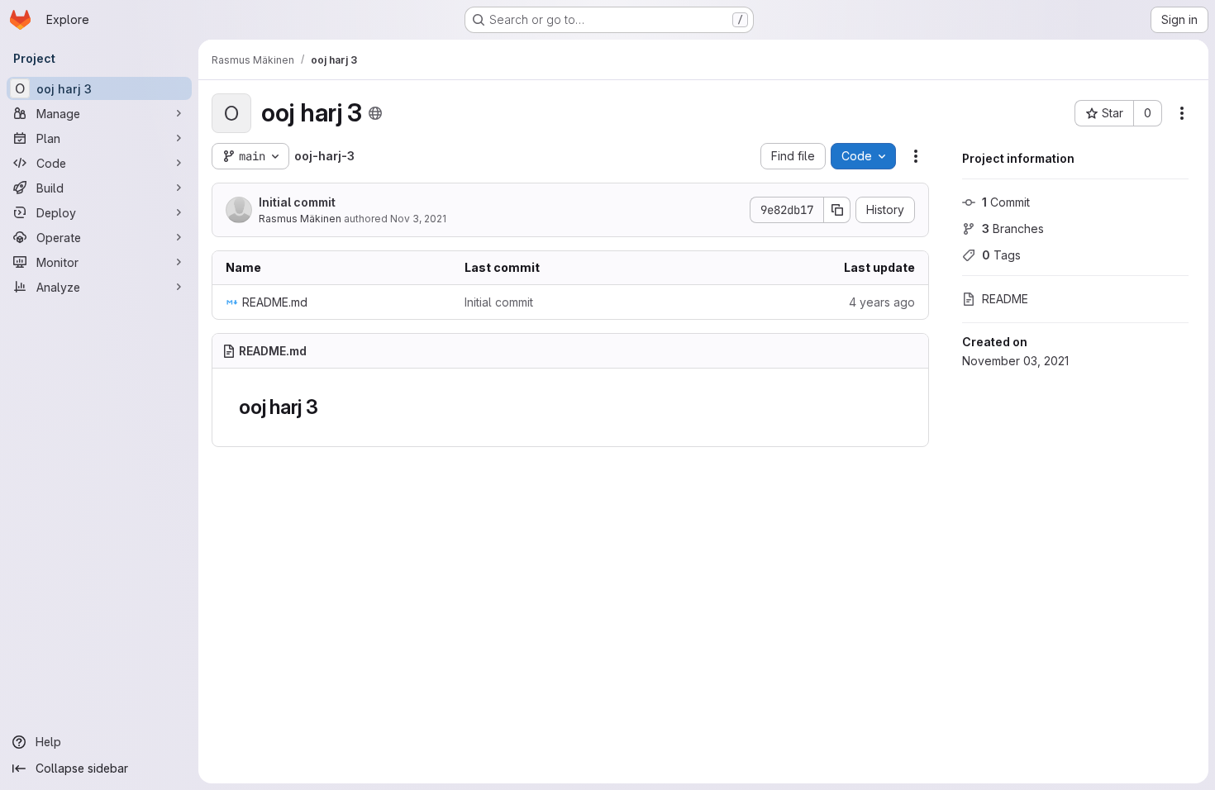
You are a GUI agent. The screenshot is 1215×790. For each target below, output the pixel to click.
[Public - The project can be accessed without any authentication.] (375, 113)
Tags (1001, 255)
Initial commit (297, 202)
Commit (1006, 202)
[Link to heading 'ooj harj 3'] (329, 407)
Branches (1013, 228)
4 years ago (882, 302)
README (1005, 299)
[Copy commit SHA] (837, 210)
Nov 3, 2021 (418, 218)
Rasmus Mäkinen (300, 218)
